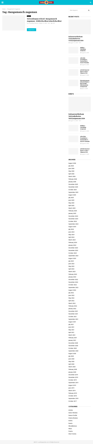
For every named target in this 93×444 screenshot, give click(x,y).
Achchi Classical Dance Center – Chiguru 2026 (84, 71)
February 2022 (72, 306)
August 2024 (72, 226)
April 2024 (71, 237)
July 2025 (71, 197)
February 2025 (72, 211)
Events (28, 16)
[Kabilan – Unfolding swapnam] (73, 50)
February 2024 (72, 242)
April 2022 (71, 301)
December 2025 (73, 184)
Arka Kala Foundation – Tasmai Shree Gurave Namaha (84, 60)
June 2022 (71, 295)
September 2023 (73, 256)
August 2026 (72, 163)
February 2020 (72, 369)
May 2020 (71, 361)
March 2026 (71, 176)
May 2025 (71, 203)
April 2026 (71, 174)
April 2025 (71, 205)
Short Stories (72, 434)
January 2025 (72, 213)
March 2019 (71, 390)
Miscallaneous (72, 426)
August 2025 (72, 195)
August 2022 (72, 290)
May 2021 (71, 330)
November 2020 (73, 345)
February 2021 (72, 337)
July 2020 (71, 356)
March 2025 (71, 208)
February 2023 (72, 274)
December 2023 (73, 248)
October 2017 (72, 401)
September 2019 (73, 382)
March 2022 (71, 303)
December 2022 (73, 279)
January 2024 (72, 245)
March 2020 (71, 367)
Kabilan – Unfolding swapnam (83, 49)
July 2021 (71, 324)
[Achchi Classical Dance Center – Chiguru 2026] (73, 72)
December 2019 (73, 375)
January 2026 (72, 182)
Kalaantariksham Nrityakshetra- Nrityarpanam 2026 (75, 38)
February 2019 (72, 393)
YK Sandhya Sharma (33, 23)
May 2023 (71, 266)
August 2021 (72, 322)
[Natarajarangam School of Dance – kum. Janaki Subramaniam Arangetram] (73, 83)
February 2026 (72, 179)
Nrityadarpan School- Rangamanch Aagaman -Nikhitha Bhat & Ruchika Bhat (44, 20)
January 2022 (72, 308)
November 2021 (73, 314)
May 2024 (71, 234)
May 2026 (71, 171)
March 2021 (71, 335)
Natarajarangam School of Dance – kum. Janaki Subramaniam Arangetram (85, 83)
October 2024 (72, 221)
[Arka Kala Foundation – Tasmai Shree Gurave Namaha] (73, 60)
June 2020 (71, 359)
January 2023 (72, 277)
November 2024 (73, 219)
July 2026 (71, 166)
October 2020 (72, 348)
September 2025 (73, 192)
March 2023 (71, 271)
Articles (70, 410)
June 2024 (71, 232)
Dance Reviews (72, 413)
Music (70, 428)
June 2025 (71, 200)
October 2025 (72, 189)
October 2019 (72, 380)
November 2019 (73, 377)
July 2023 (71, 261)
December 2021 (73, 311)
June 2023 (71, 263)
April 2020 (71, 364)
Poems (70, 431)
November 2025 (73, 187)
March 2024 (71, 240)
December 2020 (73, 343)
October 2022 (72, 285)
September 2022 (73, 287)
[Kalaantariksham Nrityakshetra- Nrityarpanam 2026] (79, 26)
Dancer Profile (72, 415)
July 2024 (71, 229)
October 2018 (72, 396)
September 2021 (73, 319)
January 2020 (72, 372)
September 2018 (73, 398)
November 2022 (73, 282)
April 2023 (71, 269)
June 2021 (71, 327)
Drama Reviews (73, 418)
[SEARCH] (89, 10)
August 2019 (72, 385)
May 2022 (71, 298)
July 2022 (71, 293)
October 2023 (72, 253)
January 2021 (72, 340)
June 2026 (71, 168)
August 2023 (72, 258)
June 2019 (71, 388)
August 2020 (72, 353)
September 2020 (73, 351)
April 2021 (71, 332)
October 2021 (72, 316)
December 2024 (73, 216)
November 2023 (73, 250)
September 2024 (73, 224)
